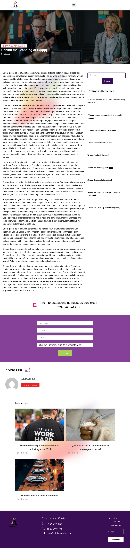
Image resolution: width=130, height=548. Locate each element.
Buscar (107, 81)
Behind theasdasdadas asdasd (99, 180)
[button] (74, 5)
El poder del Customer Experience (101, 130)
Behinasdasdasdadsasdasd (98, 155)
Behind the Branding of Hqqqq (100, 168)
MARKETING (19, 46)
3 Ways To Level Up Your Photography (103, 208)
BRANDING (8, 46)
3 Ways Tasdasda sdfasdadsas (99, 143)
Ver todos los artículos (30, 385)
